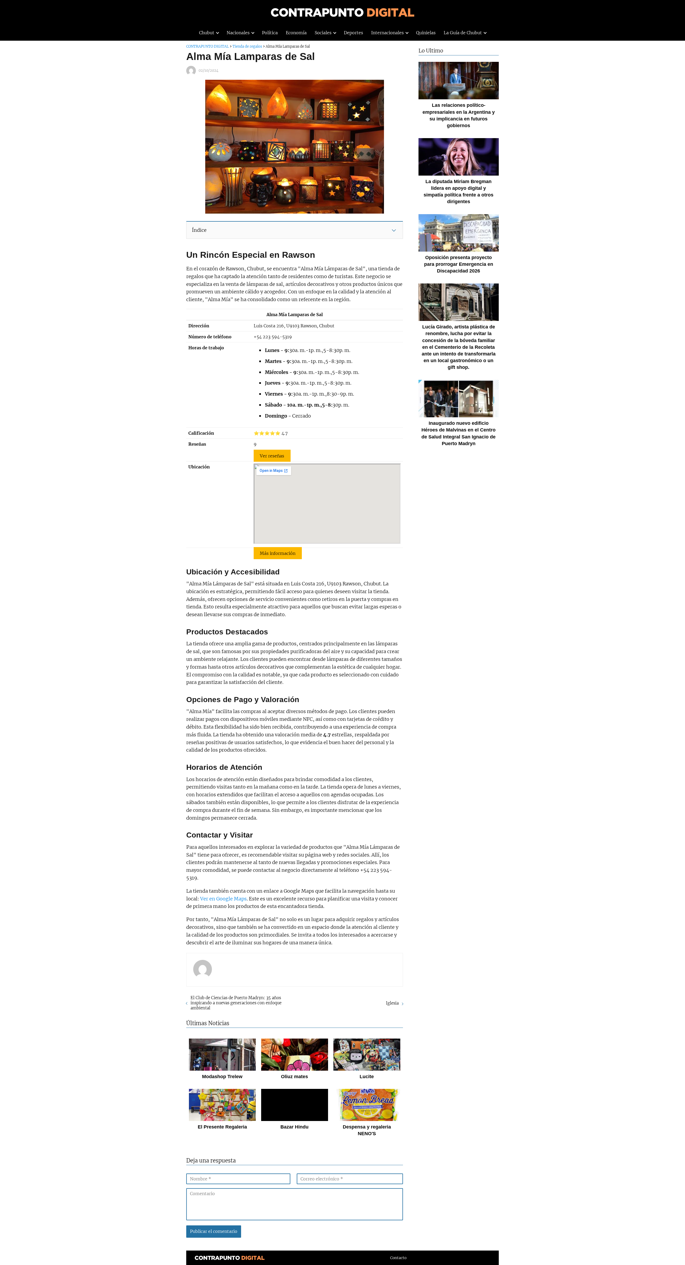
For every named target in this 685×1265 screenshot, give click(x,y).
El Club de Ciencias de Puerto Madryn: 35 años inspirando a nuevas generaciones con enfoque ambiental (236, 1002)
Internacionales (387, 32)
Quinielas (426, 32)
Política (270, 32)
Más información (277, 553)
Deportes (353, 32)
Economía (296, 32)
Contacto (398, 1257)
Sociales (323, 32)
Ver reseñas (272, 456)
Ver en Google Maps (223, 899)
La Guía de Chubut (463, 32)
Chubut (206, 32)
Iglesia (392, 1003)
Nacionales (238, 32)
